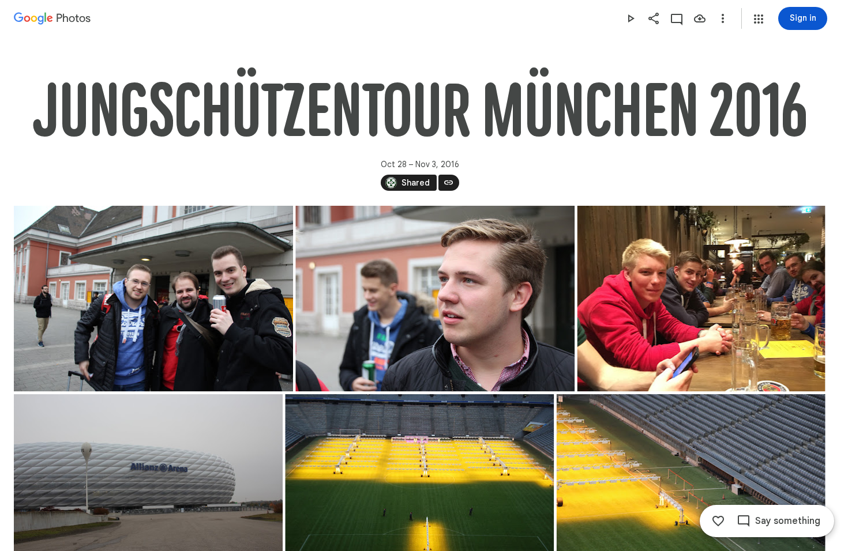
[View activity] (676, 18)
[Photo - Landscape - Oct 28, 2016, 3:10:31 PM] (435, 298)
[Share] (653, 18)
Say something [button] (787, 521)
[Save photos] (699, 18)
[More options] (722, 18)
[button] (758, 19)
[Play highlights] (630, 18)
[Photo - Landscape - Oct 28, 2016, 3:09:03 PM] (153, 298)
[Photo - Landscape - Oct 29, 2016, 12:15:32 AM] (701, 298)
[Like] (718, 521)
